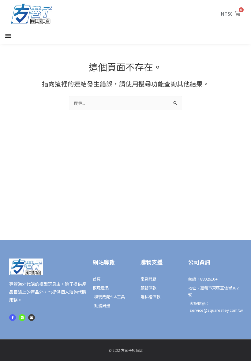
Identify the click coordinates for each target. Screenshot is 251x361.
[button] (8, 36)
